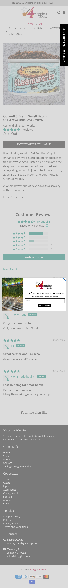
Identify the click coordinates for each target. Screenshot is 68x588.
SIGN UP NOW (44, 305)
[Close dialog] (64, 279)
